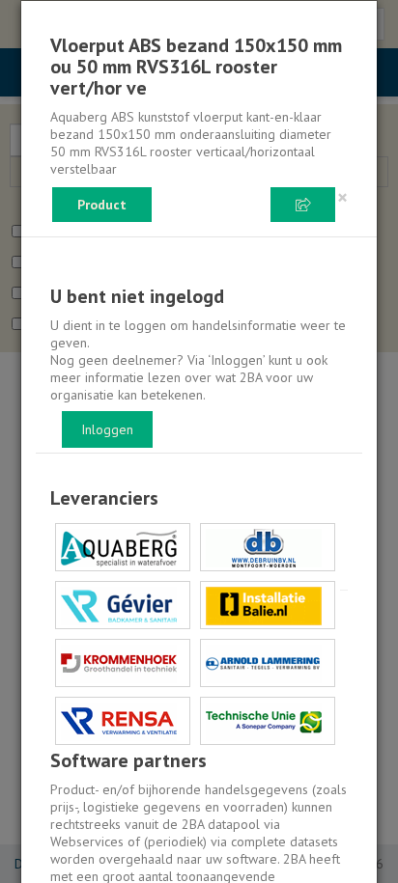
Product (102, 204)
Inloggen (107, 429)
